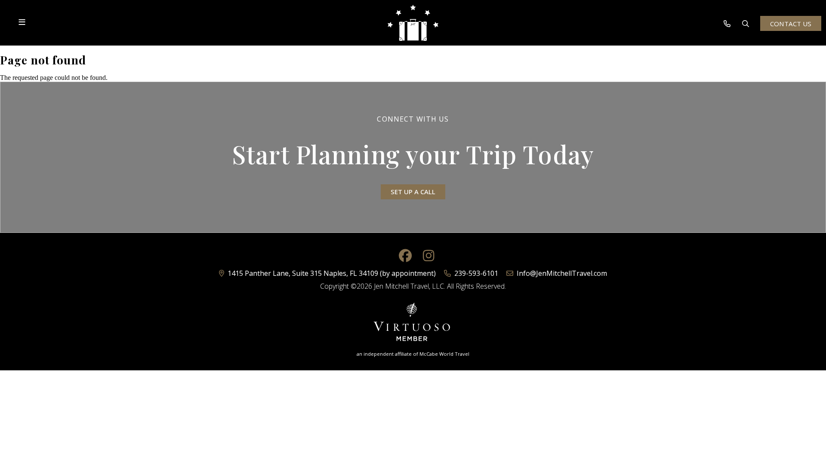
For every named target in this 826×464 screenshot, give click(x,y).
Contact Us (790, 23)
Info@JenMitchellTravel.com (562, 273)
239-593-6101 (475, 273)
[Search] (745, 23)
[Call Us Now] (727, 23)
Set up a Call (413, 191)
